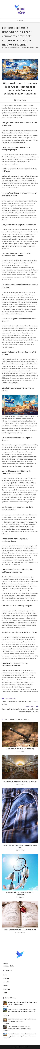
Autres (5, 993)
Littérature (6, 989)
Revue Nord (13, 1047)
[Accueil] (2, 47)
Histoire (5, 985)
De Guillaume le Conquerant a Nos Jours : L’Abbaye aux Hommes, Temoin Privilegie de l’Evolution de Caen (19, 1012)
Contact (5, 964)
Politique (6, 978)
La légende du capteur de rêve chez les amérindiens (20, 894)
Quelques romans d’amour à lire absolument (20, 930)
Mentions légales (8, 966)
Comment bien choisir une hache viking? (20, 749)
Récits (5, 975)
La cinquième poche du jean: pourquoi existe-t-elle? (20, 846)
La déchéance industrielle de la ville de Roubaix (20, 782)
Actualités (6, 982)
